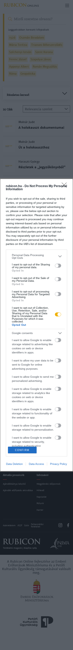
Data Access (36, 463)
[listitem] (36, 256)
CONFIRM (22, 450)
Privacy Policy (58, 463)
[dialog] (36, 325)
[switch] (58, 266)
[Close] (65, 186)
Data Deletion (14, 463)
